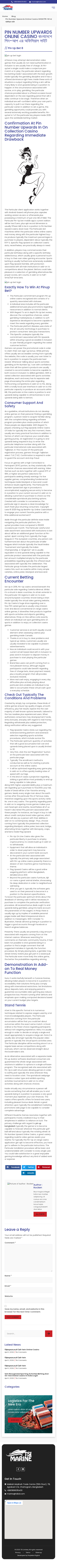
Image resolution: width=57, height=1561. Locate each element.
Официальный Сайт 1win (15, 1357)
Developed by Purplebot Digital (28, 1555)
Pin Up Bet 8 (15, 48)
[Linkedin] (23, 1469)
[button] (53, 7)
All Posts (40, 1214)
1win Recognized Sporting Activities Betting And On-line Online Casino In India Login (27, 1375)
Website (9, 1296)
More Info (15, 1420)
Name (8, 1275)
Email (8, 1286)
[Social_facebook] (18, 1469)
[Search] (48, 1333)
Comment (10, 1242)
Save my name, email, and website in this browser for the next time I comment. (24, 1310)
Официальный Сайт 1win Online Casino (22, 1349)
